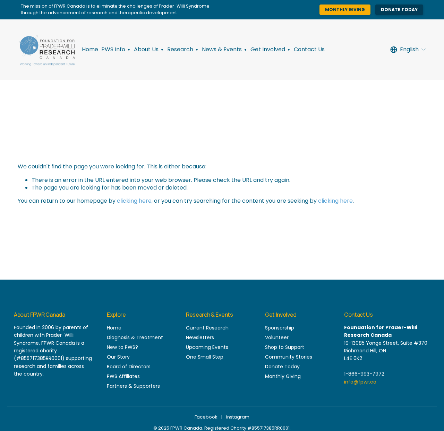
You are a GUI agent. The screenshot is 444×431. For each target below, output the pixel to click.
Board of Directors (129, 366)
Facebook (206, 417)
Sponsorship (279, 327)
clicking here (134, 201)
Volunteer (277, 337)
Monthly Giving (345, 9)
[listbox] (408, 49)
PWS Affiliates (123, 376)
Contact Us (309, 49)
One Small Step (204, 356)
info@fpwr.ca (360, 381)
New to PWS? (122, 347)
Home (90, 49)
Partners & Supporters (133, 385)
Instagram (237, 417)
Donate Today (399, 9)
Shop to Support (284, 347)
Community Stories (288, 356)
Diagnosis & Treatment (135, 337)
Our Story (118, 356)
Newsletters (200, 337)
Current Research (207, 327)
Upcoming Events (207, 347)
